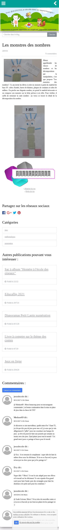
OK (16, 522)
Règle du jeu (30, 191)
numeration (9, 243)
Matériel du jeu (29, 189)
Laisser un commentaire (12, 390)
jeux (6, 230)
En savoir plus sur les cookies (30, 522)
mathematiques (10, 237)
